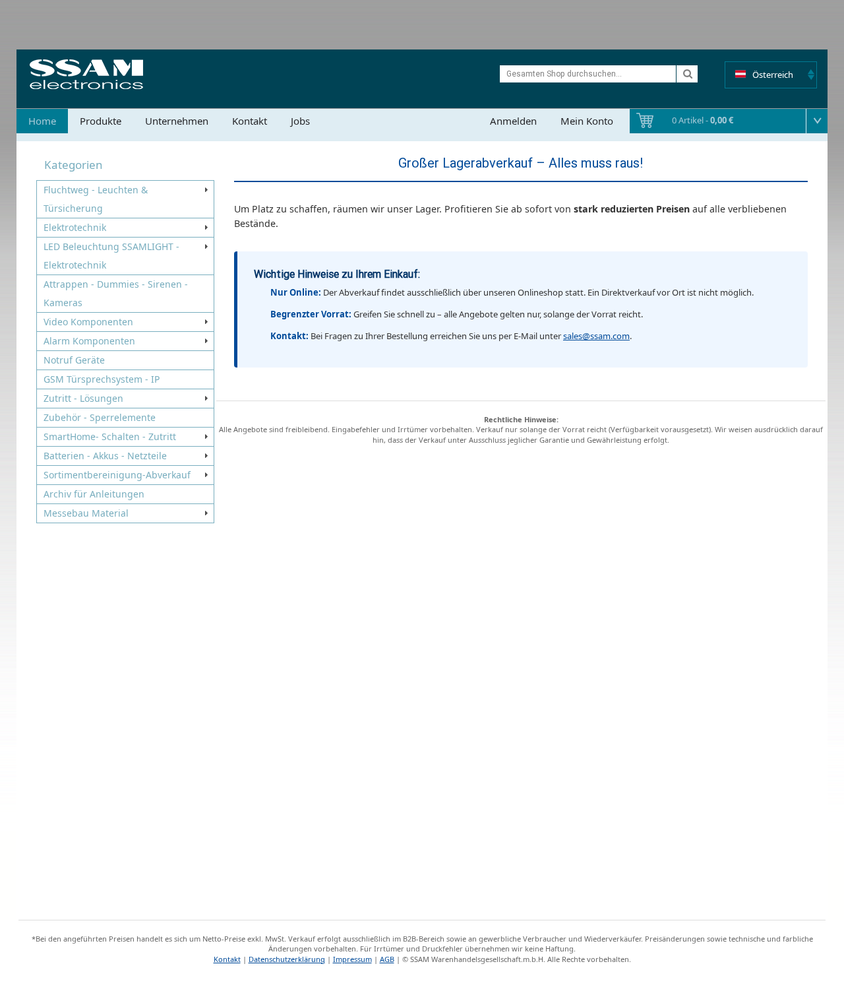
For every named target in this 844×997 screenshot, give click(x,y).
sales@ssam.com (596, 336)
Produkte (100, 120)
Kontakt (249, 120)
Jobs (300, 120)
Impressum (352, 959)
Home (42, 120)
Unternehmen (176, 120)
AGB (387, 959)
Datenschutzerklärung (287, 959)
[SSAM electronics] (86, 74)
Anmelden (513, 120)
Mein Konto (586, 120)
